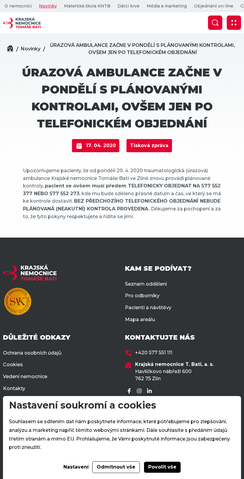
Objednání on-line (213, 6)
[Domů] (10, 49)
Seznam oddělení (146, 284)
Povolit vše (162, 467)
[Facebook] (130, 391)
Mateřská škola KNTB (87, 6)
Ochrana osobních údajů (32, 353)
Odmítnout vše (116, 467)
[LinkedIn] (150, 391)
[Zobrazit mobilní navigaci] (234, 23)
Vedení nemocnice (25, 376)
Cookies (13, 364)
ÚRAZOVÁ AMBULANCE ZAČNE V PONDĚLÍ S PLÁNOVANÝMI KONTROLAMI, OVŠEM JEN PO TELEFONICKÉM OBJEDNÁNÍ (142, 48)
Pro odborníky (142, 295)
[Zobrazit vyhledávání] (215, 23)
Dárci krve (129, 6)
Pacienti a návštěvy (148, 307)
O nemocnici (18, 6)
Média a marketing (167, 6)
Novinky (48, 6)
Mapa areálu (140, 319)
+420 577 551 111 (153, 352)
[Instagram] (140, 391)
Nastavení (76, 467)
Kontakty (14, 388)
